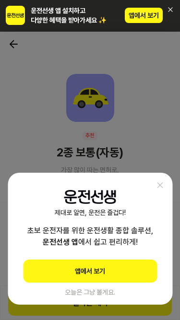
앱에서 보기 (144, 15)
